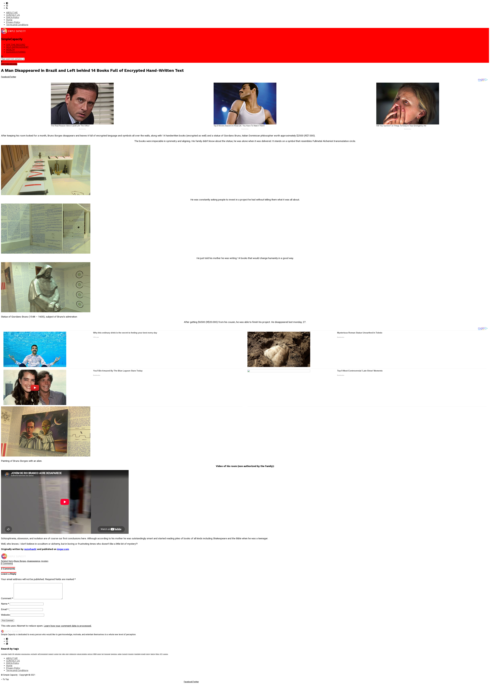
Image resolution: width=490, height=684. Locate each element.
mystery (44, 561)
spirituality (34, 654)
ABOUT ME (12, 12)
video (63, 654)
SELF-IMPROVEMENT (17, 47)
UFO (161, 654)
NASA (95, 654)
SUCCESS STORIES (16, 52)
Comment (7, 598)
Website (5, 614)
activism (90, 654)
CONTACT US (13, 15)
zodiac (120, 654)
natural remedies (82, 654)
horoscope (107, 654)
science (56, 654)
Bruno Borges (20, 561)
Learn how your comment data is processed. (67, 625)
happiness (114, 654)
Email (4, 609)
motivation (18, 654)
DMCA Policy (12, 17)
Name (5, 603)
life (13, 654)
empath (143, 654)
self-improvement (43, 654)
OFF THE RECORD (15, 44)
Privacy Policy (13, 22)
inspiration (4, 654)
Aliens (157, 654)
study (67, 654)
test (103, 654)
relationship (72, 654)
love (60, 654)
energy (148, 654)
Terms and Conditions (17, 24)
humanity (125, 654)
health (10, 654)
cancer (99, 654)
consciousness (25, 654)
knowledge (137, 654)
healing (153, 654)
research (51, 654)
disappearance (33, 561)
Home (9, 20)
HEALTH (10, 49)
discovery (131, 654)
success (165, 654)
